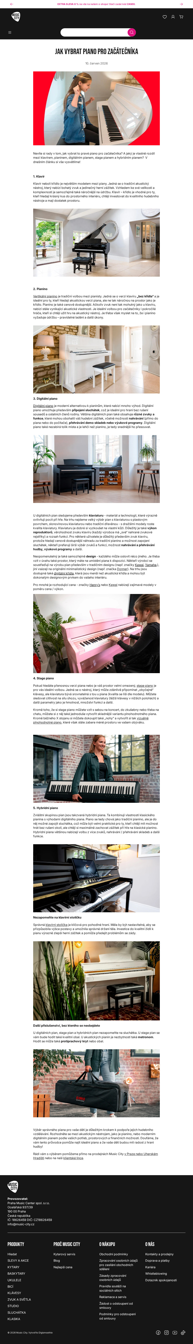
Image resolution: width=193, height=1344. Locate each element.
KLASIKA (14, 1319)
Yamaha (150, 565)
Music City (21, 1332)
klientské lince (73, 1158)
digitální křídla (64, 573)
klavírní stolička (56, 925)
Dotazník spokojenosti (161, 1280)
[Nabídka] (11, 32)
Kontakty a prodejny (159, 1254)
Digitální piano (43, 406)
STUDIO (13, 1306)
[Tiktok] (183, 1332)
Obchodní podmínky (113, 1254)
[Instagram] (166, 1332)
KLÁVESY (14, 1293)
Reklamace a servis (112, 1297)
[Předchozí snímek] (12, 4)
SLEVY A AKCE (18, 1260)
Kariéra (150, 1267)
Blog (57, 1260)
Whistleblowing (156, 1273)
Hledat (12, 1254)
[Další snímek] (181, 4)
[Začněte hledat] (132, 32)
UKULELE (14, 1280)
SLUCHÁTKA (17, 1312)
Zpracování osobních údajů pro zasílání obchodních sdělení (118, 1265)
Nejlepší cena (63, 1267)
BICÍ (10, 1286)
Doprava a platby (157, 1260)
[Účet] (173, 17)
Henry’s (95, 585)
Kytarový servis (64, 1254)
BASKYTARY (16, 1273)
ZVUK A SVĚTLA (19, 1299)
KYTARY (13, 1267)
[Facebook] (158, 1332)
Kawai (139, 565)
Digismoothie (46, 1332)
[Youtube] (175, 1332)
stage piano (145, 685)
